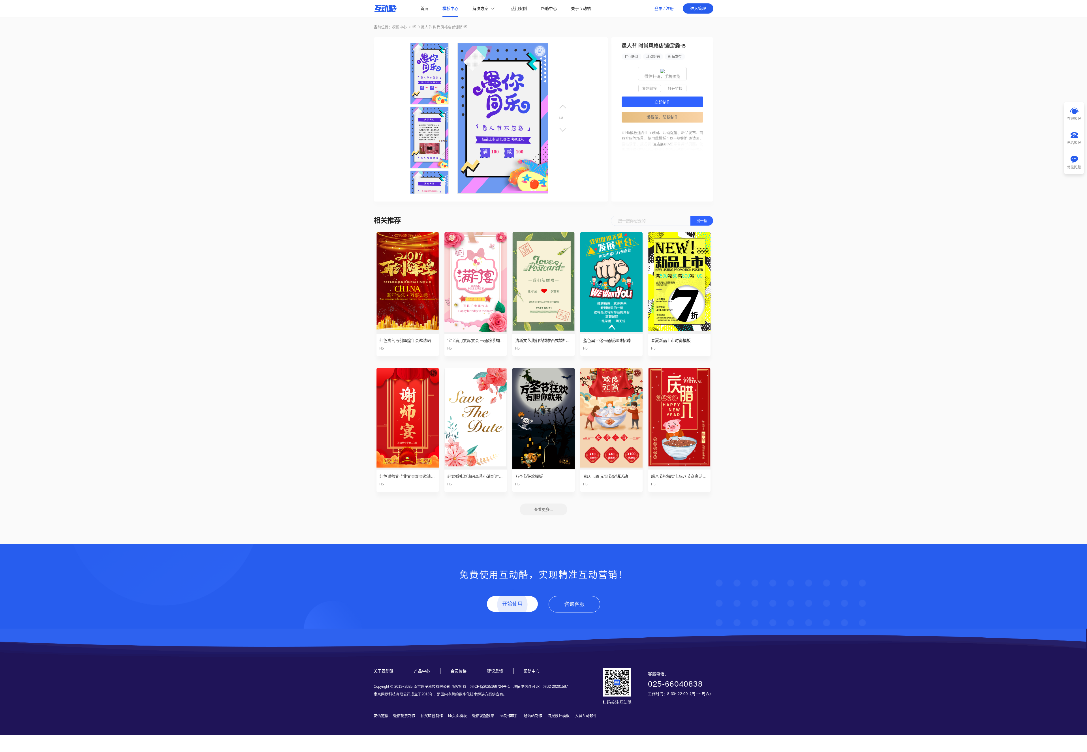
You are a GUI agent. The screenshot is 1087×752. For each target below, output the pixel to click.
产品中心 (422, 671)
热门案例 (519, 8)
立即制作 (662, 102)
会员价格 (459, 671)
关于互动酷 (581, 8)
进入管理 (698, 8)
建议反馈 (495, 671)
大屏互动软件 (586, 716)
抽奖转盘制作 (432, 716)
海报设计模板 (558, 716)
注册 (670, 8)
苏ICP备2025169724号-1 (490, 686)
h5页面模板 (457, 716)
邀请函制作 (533, 716)
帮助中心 (549, 8)
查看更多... (543, 509)
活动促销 (653, 57)
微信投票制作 (404, 716)
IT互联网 (631, 57)
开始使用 (512, 604)
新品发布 (675, 57)
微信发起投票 (483, 716)
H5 (414, 27)
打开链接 (675, 88)
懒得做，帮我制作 (662, 117)
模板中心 (450, 8)
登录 (658, 8)
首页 (424, 8)
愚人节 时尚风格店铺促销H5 (444, 27)
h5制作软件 (509, 716)
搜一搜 (701, 220)
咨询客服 (574, 604)
